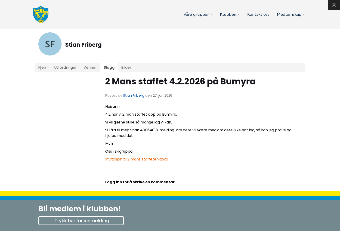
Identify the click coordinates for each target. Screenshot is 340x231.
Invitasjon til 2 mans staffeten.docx (136, 159)
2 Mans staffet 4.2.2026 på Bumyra (180, 81)
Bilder (126, 67)
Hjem (42, 67)
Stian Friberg (133, 95)
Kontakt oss (258, 14)
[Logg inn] (334, 5)
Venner (90, 67)
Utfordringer (65, 67)
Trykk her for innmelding (82, 220)
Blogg (109, 67)
